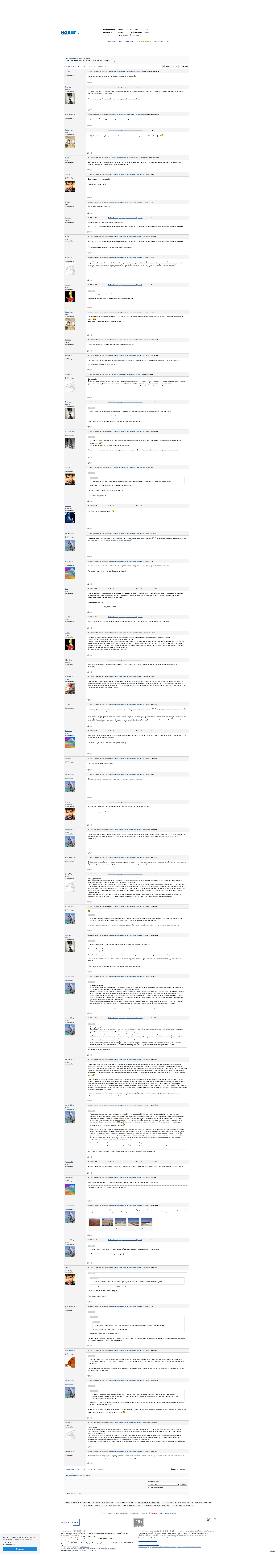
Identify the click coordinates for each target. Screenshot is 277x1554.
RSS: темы (107, 1513)
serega (79, 1493)
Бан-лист (145, 1513)
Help (161, 1513)
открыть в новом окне (156, 1487)
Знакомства (107, 32)
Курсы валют (123, 35)
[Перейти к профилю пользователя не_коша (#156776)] (70, 523)
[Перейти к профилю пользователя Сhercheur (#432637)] (70, 578)
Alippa (74, 1493)
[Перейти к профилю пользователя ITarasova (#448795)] (70, 694)
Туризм (120, 29)
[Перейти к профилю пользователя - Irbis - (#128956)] (70, 301)
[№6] (146, 1225)
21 (95, 66)
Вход (167, 41)
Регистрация (130, 41)
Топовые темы (158, 41)
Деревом (185, 66)
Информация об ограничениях (147, 1541)
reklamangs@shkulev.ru (207, 1531)
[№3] (120, 1225)
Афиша (120, 32)
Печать (168, 66)
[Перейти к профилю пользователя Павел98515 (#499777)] (70, 1367)
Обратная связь (170, 1513)
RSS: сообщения (121, 1513)
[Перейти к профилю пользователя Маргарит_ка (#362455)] (70, 448)
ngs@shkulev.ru (84, 1547)
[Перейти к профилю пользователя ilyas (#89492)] (70, 191)
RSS (176, 66)
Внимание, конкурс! (144, 41)
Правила (154, 1513)
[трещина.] (94, 1225)
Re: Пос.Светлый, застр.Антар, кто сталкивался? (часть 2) (125, 87)
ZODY (147, 32)
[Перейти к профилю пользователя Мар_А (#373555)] (70, 103)
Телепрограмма (136, 32)
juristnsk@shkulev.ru (109, 1549)
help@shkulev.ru (75, 1551)
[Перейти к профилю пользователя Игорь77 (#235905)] (70, 274)
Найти (121, 41)
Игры (147, 29)
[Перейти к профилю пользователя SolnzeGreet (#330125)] (70, 147)
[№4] (133, 1225)
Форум (106, 35)
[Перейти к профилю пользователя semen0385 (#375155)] (70, 550)
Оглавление (112, 41)
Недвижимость (109, 29)
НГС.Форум (69, 58)
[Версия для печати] (88, 82)
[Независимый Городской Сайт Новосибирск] (70, 33)
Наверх (272, 1551)
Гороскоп (134, 29)
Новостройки (85, 58)
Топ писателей (134, 1513)
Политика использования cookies (148, 1545)
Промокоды (134, 35)
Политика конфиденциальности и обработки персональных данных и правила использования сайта (169, 1547)
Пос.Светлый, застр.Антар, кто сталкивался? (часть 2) (124, 71)
